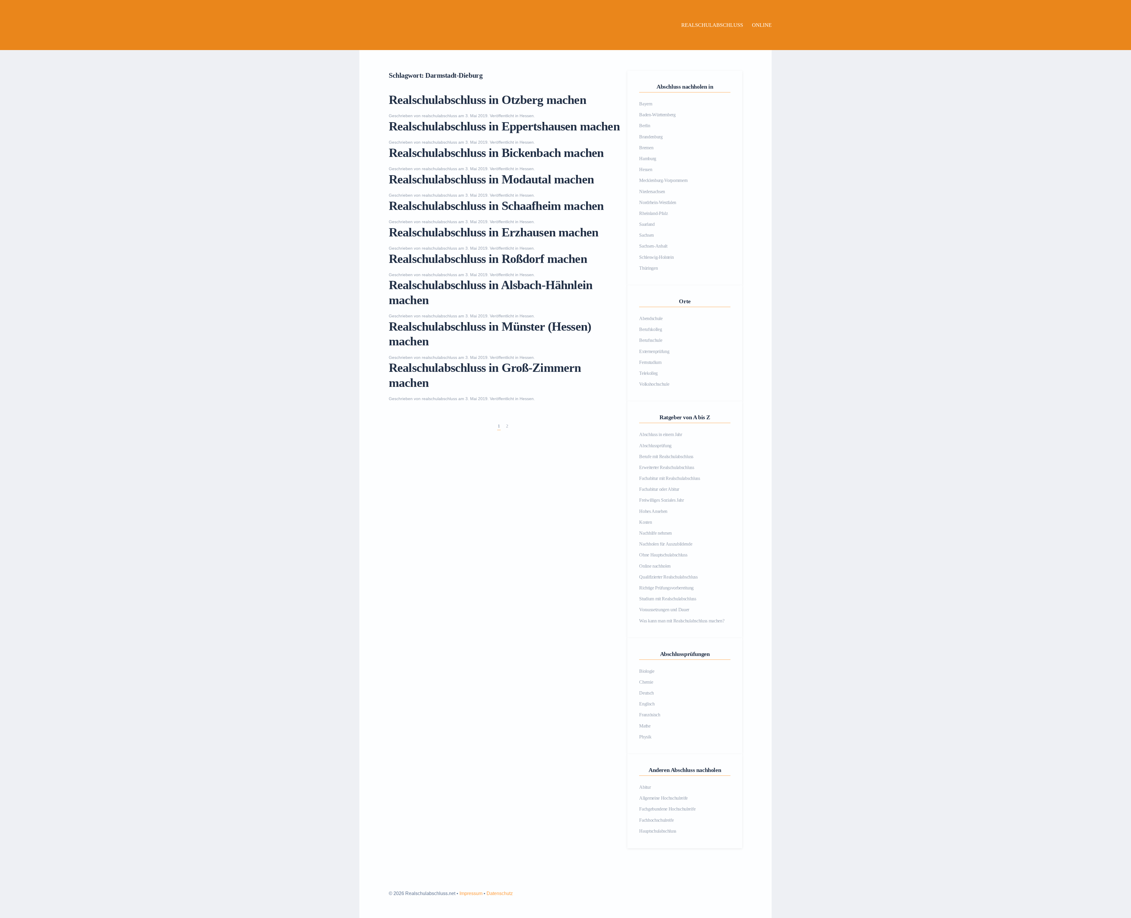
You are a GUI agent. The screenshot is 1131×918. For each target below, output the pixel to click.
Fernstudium (650, 362)
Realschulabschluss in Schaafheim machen (496, 206)
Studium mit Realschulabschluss (667, 598)
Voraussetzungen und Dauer (664, 609)
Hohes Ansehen (653, 511)
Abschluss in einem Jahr (660, 434)
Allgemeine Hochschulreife (663, 798)
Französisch (649, 714)
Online (762, 25)
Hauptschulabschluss (657, 831)
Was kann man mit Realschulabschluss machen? (681, 620)
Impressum (470, 893)
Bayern (645, 103)
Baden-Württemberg (657, 114)
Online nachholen (655, 566)
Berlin (644, 125)
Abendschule (650, 318)
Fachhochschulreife (656, 820)
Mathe (644, 725)
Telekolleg (648, 373)
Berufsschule (650, 340)
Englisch (646, 703)
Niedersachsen (652, 191)
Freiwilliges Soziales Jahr (661, 500)
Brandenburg (650, 136)
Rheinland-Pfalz (653, 213)
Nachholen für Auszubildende (665, 543)
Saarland (646, 224)
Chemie (646, 682)
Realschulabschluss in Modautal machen (491, 179)
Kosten (645, 522)
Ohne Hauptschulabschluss (663, 554)
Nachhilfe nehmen (655, 533)
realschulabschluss (439, 115)
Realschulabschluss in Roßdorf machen (488, 259)
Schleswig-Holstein (656, 257)
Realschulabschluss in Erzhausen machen (493, 232)
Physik (645, 736)
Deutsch (646, 692)
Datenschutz (500, 893)
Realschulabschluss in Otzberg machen (487, 100)
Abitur (645, 787)
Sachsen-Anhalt (653, 245)
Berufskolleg (650, 329)
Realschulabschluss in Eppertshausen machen (504, 126)
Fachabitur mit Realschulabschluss (669, 478)
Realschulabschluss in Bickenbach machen (496, 153)
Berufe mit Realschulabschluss (666, 456)
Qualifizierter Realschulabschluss (668, 576)
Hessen (527, 115)
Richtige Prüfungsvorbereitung (666, 587)
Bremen (646, 147)
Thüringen (648, 268)
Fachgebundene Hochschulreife (667, 808)
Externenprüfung (654, 351)
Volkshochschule (654, 384)
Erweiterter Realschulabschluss (666, 467)
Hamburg (647, 158)
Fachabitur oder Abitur (659, 489)
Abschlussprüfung (655, 445)
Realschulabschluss (712, 25)
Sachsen (646, 235)
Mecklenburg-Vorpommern (663, 180)
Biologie (646, 671)
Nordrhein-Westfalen (657, 202)
